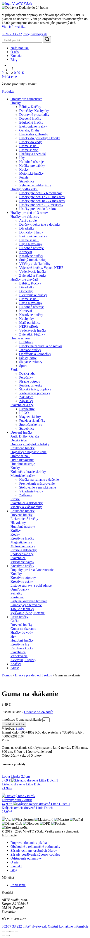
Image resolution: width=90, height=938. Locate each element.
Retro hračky (19, 617)
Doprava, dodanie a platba (28, 842)
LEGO (24, 413)
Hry (22, 158)
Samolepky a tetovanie (26, 605)
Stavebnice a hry (21, 405)
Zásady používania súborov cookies (35, 854)
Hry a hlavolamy (30, 244)
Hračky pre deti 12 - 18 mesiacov (42, 197)
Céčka (14, 621)
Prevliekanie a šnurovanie (37, 483)
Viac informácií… (14, 27)
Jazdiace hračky (30, 350)
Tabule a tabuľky (22, 609)
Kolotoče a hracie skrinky (28, 471)
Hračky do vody (30, 142)
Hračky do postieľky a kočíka (39, 138)
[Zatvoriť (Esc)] (16, 931)
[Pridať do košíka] (3, 793)
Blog (13, 59)
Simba (20, 728)
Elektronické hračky (33, 126)
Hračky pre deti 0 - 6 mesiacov (40, 193)
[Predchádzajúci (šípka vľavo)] (3, 935)
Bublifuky (26, 342)
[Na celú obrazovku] (8, 931)
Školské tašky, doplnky (35, 389)
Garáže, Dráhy (29, 130)
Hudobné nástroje (31, 161)
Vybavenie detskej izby (35, 185)
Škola (14, 369)
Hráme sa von (28, 150)
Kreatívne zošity (21, 581)
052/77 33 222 (12, 34)
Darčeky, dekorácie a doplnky (40, 224)
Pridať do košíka (13, 724)
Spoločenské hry (30, 424)
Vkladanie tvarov (31, 491)
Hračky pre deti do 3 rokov (38, 209)
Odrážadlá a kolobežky (35, 354)
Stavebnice (26, 181)
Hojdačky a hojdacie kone (28, 452)
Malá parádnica (29, 322)
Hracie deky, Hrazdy (33, 134)
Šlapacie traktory (30, 362)
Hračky (15, 103)
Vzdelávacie (19, 656)
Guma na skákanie (23, 628)
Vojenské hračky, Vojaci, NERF (41, 267)
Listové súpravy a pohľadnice (31, 585)
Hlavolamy (27, 409)
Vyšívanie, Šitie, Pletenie (27, 613)
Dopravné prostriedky (34, 114)
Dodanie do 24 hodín (38, 712)
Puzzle (23, 177)
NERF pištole (28, 326)
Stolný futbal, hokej (32, 260)
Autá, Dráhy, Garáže (24, 436)
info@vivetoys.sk (35, 34)
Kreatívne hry (19, 644)
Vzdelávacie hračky (33, 271)
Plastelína (17, 597)
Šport (23, 366)
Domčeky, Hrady (31, 232)
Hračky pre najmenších (26, 99)
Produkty (8, 91)
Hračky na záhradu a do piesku (40, 346)
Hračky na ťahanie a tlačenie (39, 479)
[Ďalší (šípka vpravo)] (8, 935)
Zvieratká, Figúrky (32, 334)
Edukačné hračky (31, 122)
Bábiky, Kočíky (30, 107)
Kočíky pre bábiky (32, 165)
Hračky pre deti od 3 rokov (29, 212)
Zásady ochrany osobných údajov (33, 850)
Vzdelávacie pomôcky (34, 393)
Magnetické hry (30, 417)
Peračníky (26, 377)
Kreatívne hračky (31, 256)
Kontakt (16, 56)
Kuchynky (26, 318)
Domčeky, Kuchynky (34, 110)
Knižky (15, 530)
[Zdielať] (12, 931)
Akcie (14, 668)
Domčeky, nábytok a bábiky (29, 444)
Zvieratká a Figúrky (33, 275)
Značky (15, 664)
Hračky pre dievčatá (24, 279)
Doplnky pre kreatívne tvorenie (32, 570)
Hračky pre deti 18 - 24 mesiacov (42, 201)
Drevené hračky (30, 118)
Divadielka (26, 228)
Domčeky (26, 291)
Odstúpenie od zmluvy (26, 858)
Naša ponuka (19, 48)
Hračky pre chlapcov (24, 216)
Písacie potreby (29, 381)
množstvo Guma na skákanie (22, 719)
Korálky (16, 573)
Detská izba (27, 373)
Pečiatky (16, 593)
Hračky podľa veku (24, 189)
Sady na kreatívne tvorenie (28, 601)
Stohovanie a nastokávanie (37, 487)
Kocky (24, 169)
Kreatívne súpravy (23, 577)
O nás (14, 52)
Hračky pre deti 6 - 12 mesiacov (41, 205)
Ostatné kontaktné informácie (68, 926)
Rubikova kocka (21, 648)
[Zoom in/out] (3, 931)
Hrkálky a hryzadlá (32, 154)
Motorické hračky (31, 173)
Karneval (25, 252)
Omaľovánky (19, 589)
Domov (7, 675)
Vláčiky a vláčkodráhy (34, 264)
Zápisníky (26, 401)
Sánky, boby (27, 358)
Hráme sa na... (29, 146)
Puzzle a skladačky (32, 420)
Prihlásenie (9, 76)
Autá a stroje (28, 220)
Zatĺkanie (25, 495)
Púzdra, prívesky (30, 385)
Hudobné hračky (22, 640)
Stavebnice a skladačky (26, 503)
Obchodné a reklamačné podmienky (35, 846)
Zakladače (26, 397)
